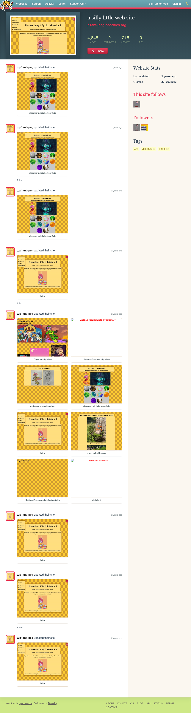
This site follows (149, 94)
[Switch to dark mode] (187, 3)
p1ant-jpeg (26, 67)
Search (36, 3)
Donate (122, 703)
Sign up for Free (158, 3)
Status (158, 703)
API (148, 703)
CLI (132, 703)
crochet (164, 148)
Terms (170, 703)
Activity (49, 3)
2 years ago (116, 67)
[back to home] (7, 5)
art (136, 148)
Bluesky (52, 703)
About (110, 703)
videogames (148, 148)
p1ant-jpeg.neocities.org (106, 24)
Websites (21, 3)
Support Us (77, 3)
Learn (62, 3)
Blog (140, 703)
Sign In (176, 3)
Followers (143, 117)
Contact (111, 707)
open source (25, 703)
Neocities (11, 703)
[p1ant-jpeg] (10, 69)
